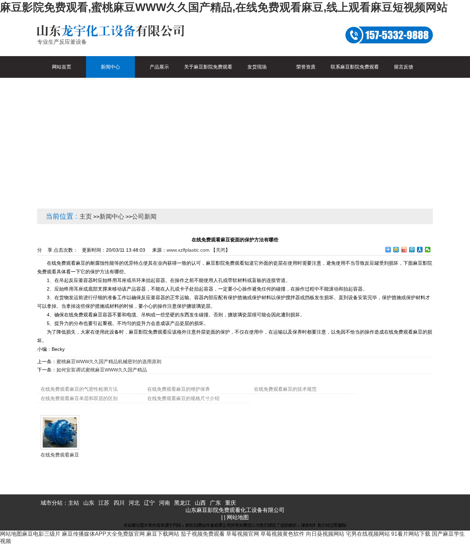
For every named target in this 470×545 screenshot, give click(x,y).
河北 (134, 503)
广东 (215, 503)
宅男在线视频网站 (368, 534)
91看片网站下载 (410, 534)
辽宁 (149, 503)
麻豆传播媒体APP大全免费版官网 (103, 534)
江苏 (103, 503)
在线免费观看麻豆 (60, 455)
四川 (119, 503)
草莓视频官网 (242, 534)
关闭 (220, 250)
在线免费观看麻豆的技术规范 (285, 389)
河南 (164, 503)
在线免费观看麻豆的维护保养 (178, 389)
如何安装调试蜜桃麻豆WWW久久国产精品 (101, 370)
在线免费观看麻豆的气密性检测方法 (79, 389)
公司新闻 (144, 216)
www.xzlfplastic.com (188, 250)
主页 (85, 216)
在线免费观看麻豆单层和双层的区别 (79, 398)
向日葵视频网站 (325, 534)
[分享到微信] (428, 249)
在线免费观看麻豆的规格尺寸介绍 (183, 398)
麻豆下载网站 (162, 534)
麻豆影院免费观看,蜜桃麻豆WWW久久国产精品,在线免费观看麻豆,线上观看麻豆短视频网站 (224, 7)
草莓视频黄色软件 (282, 534)
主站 (73, 503)
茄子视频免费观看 (203, 534)
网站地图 (238, 517)
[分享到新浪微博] (404, 249)
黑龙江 (182, 503)
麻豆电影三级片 (41, 534)
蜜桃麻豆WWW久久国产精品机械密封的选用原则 (108, 361)
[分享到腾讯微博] (412, 249)
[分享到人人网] (420, 249)
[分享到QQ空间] (396, 249)
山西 (200, 503)
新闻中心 (111, 216)
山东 (88, 503)
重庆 (230, 503)
